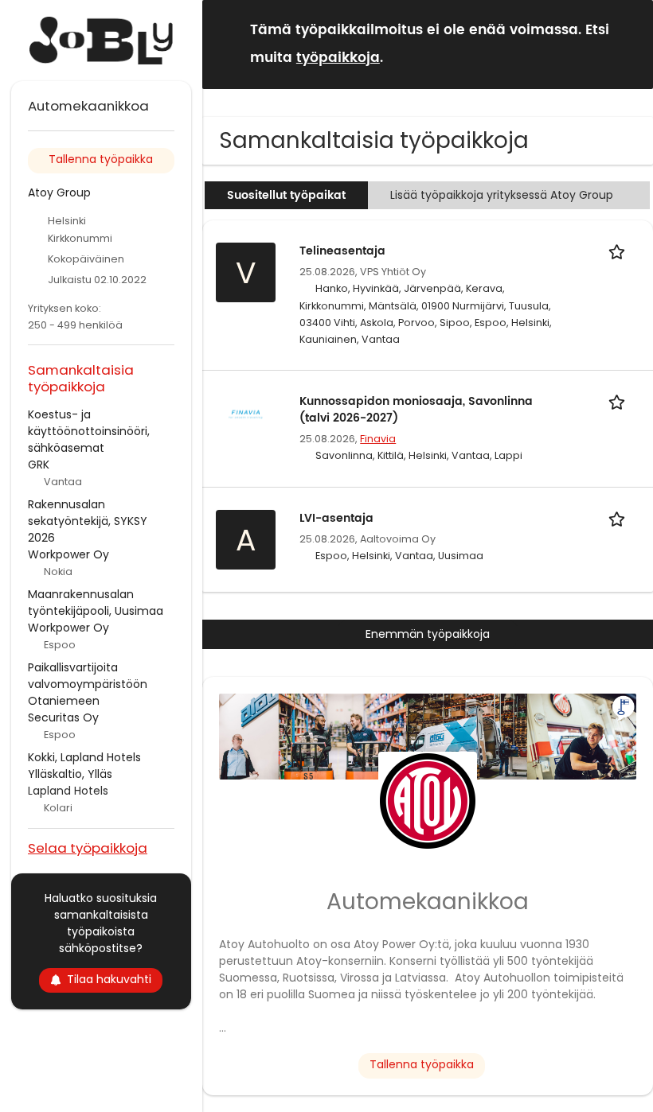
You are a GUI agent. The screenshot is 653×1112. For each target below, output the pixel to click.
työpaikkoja (338, 58)
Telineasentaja (342, 251)
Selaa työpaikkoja (87, 847)
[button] (628, 43)
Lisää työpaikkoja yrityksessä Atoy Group (501, 195)
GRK (38, 464)
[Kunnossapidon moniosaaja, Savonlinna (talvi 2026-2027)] (246, 414)
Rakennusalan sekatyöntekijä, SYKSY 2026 (87, 521)
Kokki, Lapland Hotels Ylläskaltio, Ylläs (84, 765)
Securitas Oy (63, 717)
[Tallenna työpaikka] (619, 250)
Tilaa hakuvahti (109, 979)
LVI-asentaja (336, 518)
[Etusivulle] (101, 40)
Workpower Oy (68, 554)
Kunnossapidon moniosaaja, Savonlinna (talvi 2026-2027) (416, 409)
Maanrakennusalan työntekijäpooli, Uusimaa (95, 602)
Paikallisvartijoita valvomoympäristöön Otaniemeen (87, 684)
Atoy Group (59, 192)
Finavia (378, 438)
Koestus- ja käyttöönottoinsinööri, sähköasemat (89, 431)
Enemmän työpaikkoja (428, 634)
